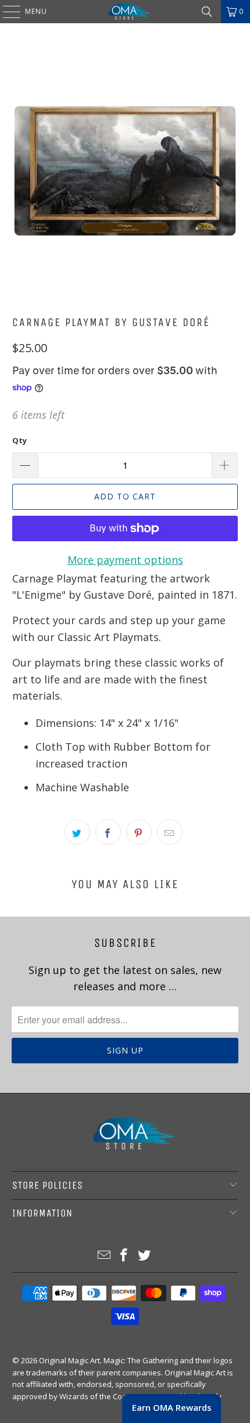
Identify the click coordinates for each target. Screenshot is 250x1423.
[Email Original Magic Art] (104, 1255)
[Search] (207, 11)
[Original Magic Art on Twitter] (144, 1255)
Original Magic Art (69, 1360)
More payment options (125, 560)
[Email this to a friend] (170, 832)
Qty (19, 440)
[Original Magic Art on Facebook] (124, 1255)
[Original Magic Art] (125, 11)
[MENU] (6, 11)
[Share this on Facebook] (108, 832)
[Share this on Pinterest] (139, 832)
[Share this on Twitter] (77, 832)
